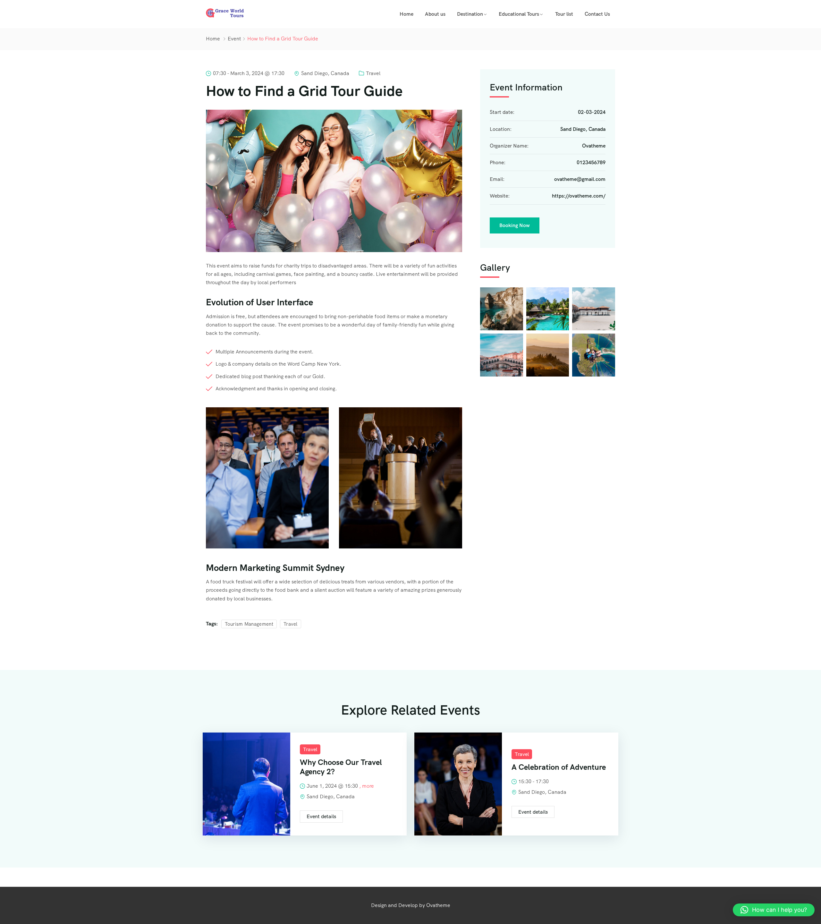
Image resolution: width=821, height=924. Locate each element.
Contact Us (597, 14)
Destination (470, 14)
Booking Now (514, 225)
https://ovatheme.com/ (578, 196)
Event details (321, 816)
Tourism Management (249, 624)
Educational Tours (519, 14)
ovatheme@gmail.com (579, 179)
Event (234, 38)
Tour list (564, 14)
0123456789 (591, 162)
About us (435, 14)
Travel (373, 73)
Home (406, 14)
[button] (774, 909)
